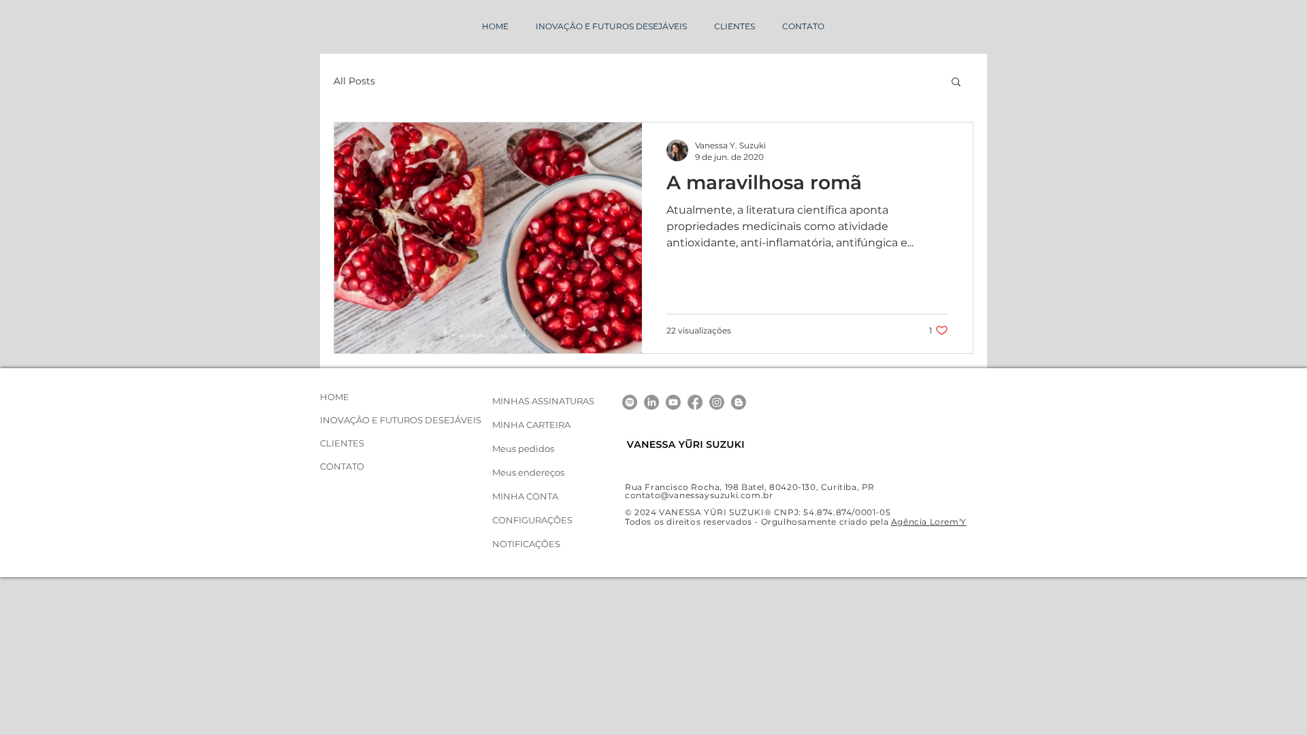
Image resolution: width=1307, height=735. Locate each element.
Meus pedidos (523, 448)
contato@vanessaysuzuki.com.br (699, 495)
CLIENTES (342, 443)
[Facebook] (695, 402)
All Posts (354, 81)
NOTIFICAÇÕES (526, 543)
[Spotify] (629, 402)
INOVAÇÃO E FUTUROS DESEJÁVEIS (372, 419)
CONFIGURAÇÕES (532, 519)
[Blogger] (738, 402)
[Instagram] (716, 402)
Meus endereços (528, 472)
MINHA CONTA (525, 496)
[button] (956, 83)
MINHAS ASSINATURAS (543, 400)
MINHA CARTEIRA (531, 424)
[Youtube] (673, 402)
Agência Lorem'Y (929, 522)
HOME (334, 396)
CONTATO (342, 466)
